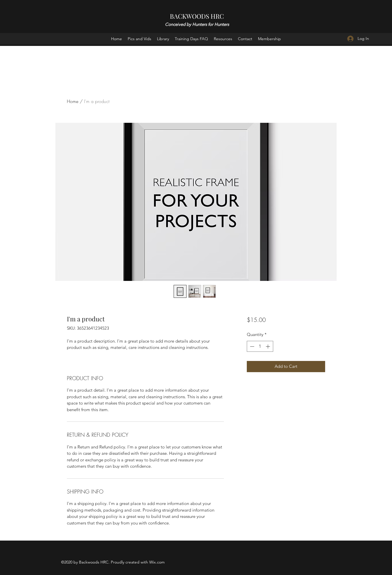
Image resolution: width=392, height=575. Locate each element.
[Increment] (268, 346)
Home (72, 101)
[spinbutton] (260, 346)
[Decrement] (251, 346)
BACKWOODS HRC (197, 16)
